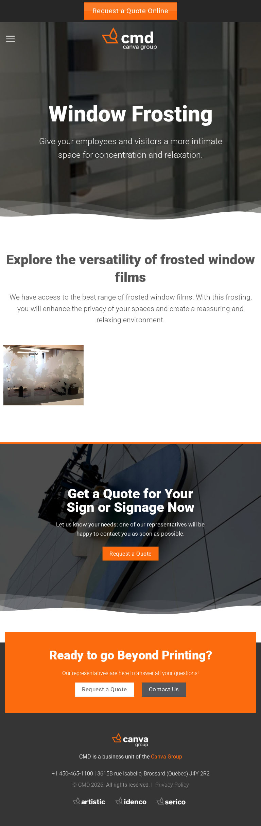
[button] (10, 39)
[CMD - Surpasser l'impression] (130, 39)
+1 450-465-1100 (72, 774)
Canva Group (166, 757)
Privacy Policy (172, 785)
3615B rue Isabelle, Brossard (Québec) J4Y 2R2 (153, 774)
